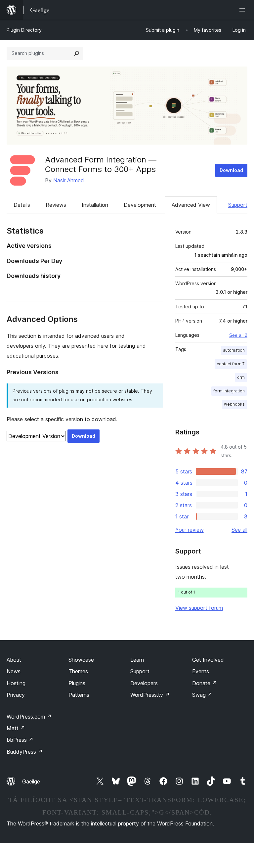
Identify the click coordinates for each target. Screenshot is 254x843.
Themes (78, 671)
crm (241, 377)
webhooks (234, 404)
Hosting (16, 683)
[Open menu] (243, 10)
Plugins (76, 683)
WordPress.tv (150, 694)
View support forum (199, 607)
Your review (189, 529)
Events (200, 671)
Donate (204, 683)
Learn (137, 659)
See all (239, 529)
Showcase (81, 659)
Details (22, 204)
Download (231, 170)
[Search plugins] (76, 53)
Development (140, 204)
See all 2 (238, 335)
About (14, 659)
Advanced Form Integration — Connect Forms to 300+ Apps (100, 164)
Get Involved (208, 659)
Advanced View (191, 204)
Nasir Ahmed (68, 180)
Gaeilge (31, 781)
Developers (144, 683)
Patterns (78, 694)
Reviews (56, 204)
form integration (229, 390)
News (14, 671)
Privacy (16, 694)
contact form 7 (231, 363)
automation (234, 350)
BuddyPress (25, 751)
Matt (16, 728)
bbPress (20, 739)
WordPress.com (29, 716)
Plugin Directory (24, 30)
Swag (202, 694)
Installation (95, 204)
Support (237, 204)
